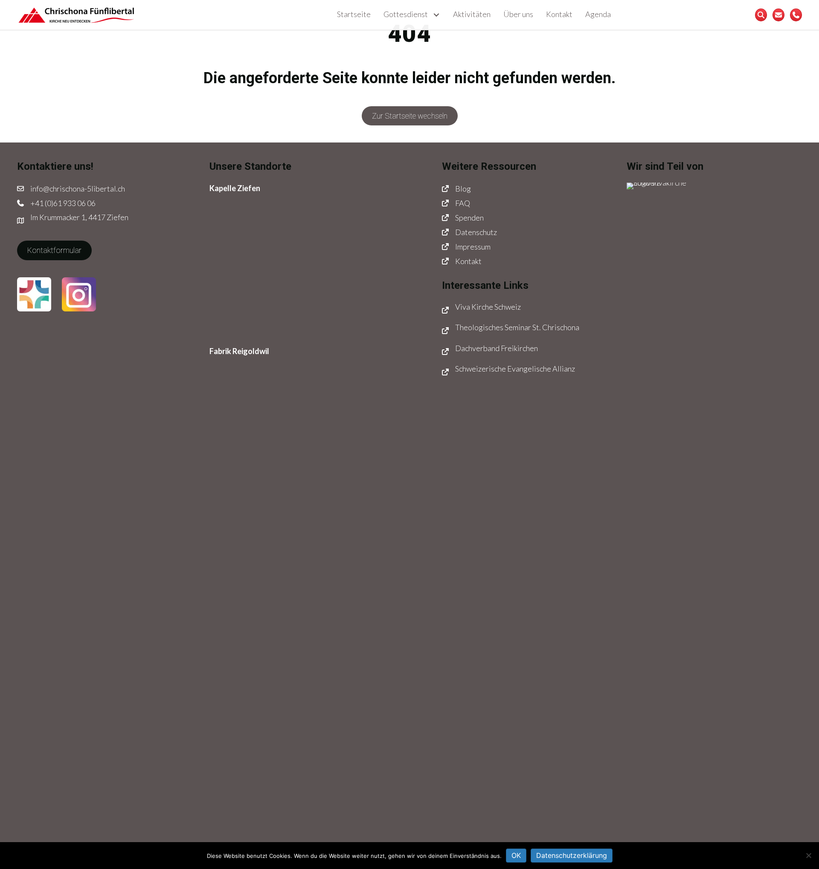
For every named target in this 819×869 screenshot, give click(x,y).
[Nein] (808, 855)
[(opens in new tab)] (34, 293)
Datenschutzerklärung (571, 855)
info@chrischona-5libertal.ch (77, 188)
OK (516, 855)
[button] (436, 15)
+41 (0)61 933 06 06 (63, 203)
